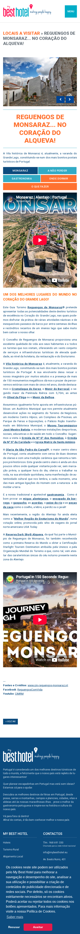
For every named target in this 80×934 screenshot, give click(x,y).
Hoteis (6, 842)
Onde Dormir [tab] (58, 178)
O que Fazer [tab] (40, 186)
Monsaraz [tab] (20, 170)
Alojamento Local (13, 856)
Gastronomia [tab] (22, 178)
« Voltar (10, 721)
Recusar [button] (14, 927)
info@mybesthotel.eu (55, 852)
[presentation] (60, 99)
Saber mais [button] (15, 917)
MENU (70, 11)
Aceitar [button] (38, 927)
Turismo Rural (11, 849)
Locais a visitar (21, 33)
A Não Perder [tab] (57, 170)
